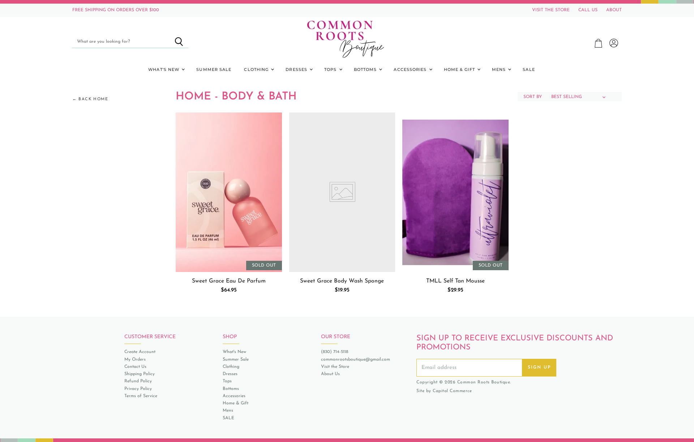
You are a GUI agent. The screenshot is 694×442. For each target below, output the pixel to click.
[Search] (178, 41)
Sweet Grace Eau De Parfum (229, 281)
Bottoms (366, 69)
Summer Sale (213, 69)
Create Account (139, 352)
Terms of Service (140, 396)
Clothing (257, 69)
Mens (499, 69)
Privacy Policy (138, 389)
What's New (164, 69)
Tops (331, 69)
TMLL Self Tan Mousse (455, 281)
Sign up (539, 367)
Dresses (297, 69)
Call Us (587, 10)
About (614, 10)
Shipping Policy (139, 374)
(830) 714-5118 (334, 352)
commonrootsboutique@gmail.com (355, 359)
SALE (529, 69)
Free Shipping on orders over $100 (115, 10)
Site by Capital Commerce (444, 391)
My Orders (135, 359)
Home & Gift (460, 69)
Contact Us (135, 367)
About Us (330, 374)
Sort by (532, 97)
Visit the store (551, 10)
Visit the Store (335, 367)
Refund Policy (138, 381)
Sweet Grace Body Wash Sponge (342, 281)
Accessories (411, 69)
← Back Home (90, 99)
